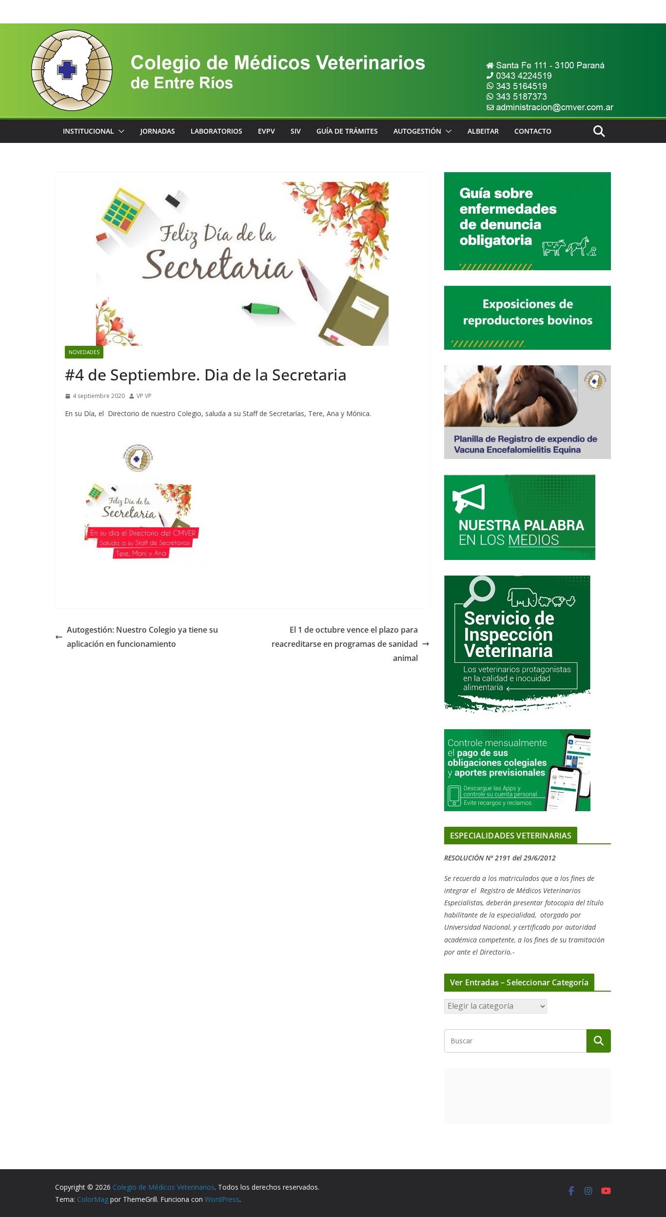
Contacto (532, 131)
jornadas (157, 131)
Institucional (88, 131)
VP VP (144, 396)
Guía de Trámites (347, 131)
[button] (119, 131)
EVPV (266, 131)
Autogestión (417, 131)
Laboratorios (216, 131)
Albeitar (483, 131)
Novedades (84, 352)
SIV (296, 131)
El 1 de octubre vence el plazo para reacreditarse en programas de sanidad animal (345, 643)
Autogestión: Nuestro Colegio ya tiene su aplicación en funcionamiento (142, 636)
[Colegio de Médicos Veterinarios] (333, 30)
